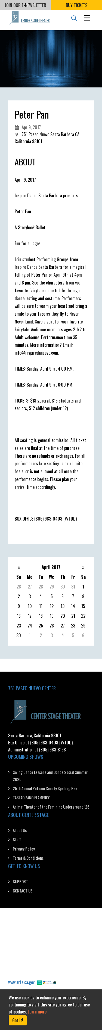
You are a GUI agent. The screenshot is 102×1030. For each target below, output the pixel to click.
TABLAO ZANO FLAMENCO (31, 797)
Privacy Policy (24, 849)
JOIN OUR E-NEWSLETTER (25, 5)
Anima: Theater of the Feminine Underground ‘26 (51, 807)
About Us (20, 830)
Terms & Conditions (28, 858)
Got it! (17, 1020)
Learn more (37, 1011)
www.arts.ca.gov (21, 982)
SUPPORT (20, 881)
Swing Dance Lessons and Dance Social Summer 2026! (50, 775)
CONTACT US (23, 891)
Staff (17, 839)
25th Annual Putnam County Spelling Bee (45, 788)
